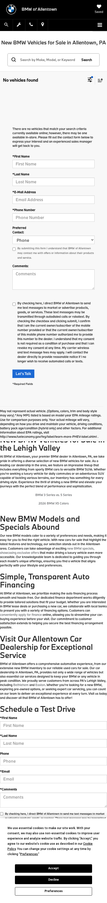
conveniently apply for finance (21, 615)
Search (86, 60)
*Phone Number (23, 210)
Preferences (54, 891)
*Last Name (20, 174)
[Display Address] (42, 25)
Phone (4, 753)
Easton (40, 685)
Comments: (20, 266)
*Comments (8, 789)
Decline (53, 879)
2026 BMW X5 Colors (54, 503)
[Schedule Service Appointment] (19, 25)
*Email (5, 771)
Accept (53, 868)
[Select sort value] (99, 80)
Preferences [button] (29, 854)
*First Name (21, 156)
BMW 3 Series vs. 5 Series (53, 495)
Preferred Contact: (19, 230)
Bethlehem (21, 685)
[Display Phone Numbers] (31, 25)
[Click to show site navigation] (100, 25)
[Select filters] (90, 80)
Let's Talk (23, 373)
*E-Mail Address (24, 192)
